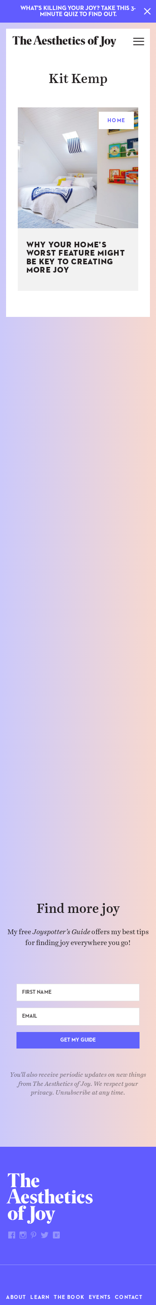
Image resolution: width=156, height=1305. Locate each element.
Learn (39, 1297)
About (16, 1297)
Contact (129, 1297)
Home (116, 120)
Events (99, 1297)
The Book (69, 1297)
